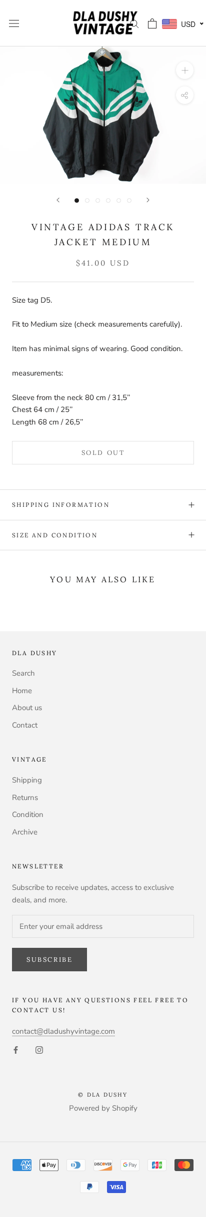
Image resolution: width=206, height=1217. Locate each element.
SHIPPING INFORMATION (61, 504)
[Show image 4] (108, 200)
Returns (25, 798)
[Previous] (58, 200)
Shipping (27, 780)
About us (27, 708)
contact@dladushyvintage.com (63, 1031)
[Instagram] (39, 1049)
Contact (25, 725)
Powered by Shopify (103, 1108)
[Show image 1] (76, 200)
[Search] (134, 23)
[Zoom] (185, 70)
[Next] (148, 200)
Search (23, 673)
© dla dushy (103, 1094)
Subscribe (49, 959)
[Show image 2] (87, 200)
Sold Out (103, 452)
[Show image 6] (129, 200)
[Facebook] (16, 1049)
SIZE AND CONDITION (55, 535)
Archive (25, 832)
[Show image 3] (98, 200)
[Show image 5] (118, 200)
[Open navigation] (14, 23)
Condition (28, 814)
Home (22, 691)
